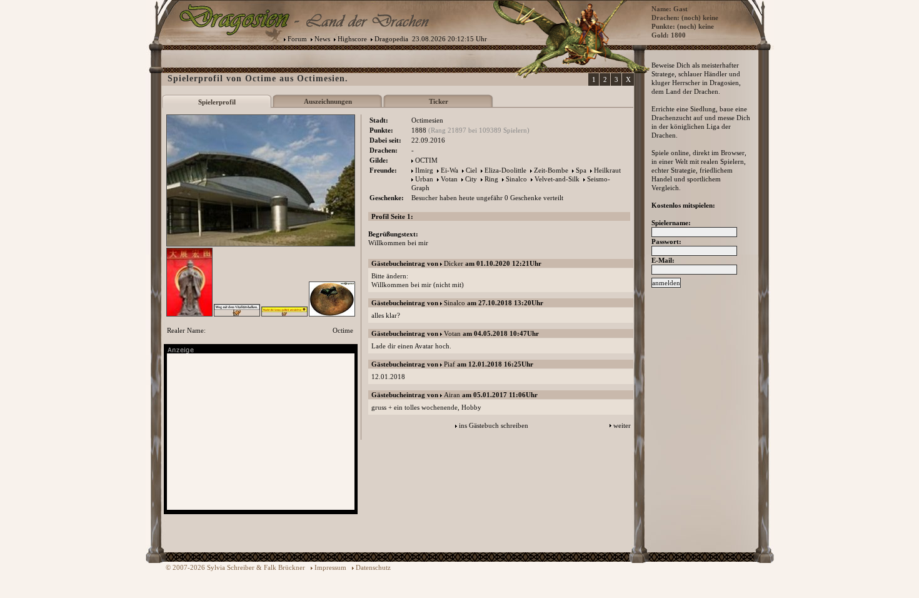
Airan (452, 394)
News (322, 39)
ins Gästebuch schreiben (493, 425)
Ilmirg (424, 170)
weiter (622, 425)
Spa (581, 170)
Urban (424, 179)
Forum (297, 39)
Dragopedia (391, 39)
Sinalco (516, 179)
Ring (491, 179)
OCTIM (426, 160)
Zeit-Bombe (551, 170)
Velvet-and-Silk (557, 179)
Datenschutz (373, 567)
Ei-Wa (449, 170)
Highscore (352, 39)
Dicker (453, 263)
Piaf (449, 364)
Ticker (438, 101)
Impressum (330, 567)
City (471, 179)
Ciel (471, 170)
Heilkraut (607, 170)
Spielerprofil (217, 102)
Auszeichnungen (328, 101)
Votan (449, 179)
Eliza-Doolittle (505, 170)
